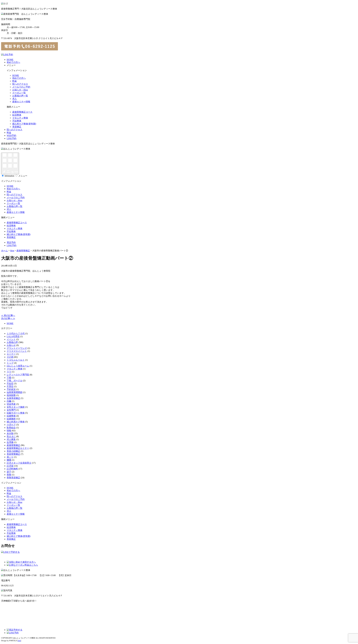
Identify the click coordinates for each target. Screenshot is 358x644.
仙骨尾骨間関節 (14, 392)
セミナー (11, 354)
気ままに (11, 436)
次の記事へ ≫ (8, 318)
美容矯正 (16, 126)
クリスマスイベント (17, 351)
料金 (14, 81)
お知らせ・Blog (20, 90)
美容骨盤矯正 (13, 454)
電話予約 (11, 242)
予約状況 (11, 389)
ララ (9, 372)
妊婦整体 (11, 416)
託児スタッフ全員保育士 (19, 463)
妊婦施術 (11, 419)
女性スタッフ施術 (16, 407)
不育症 (10, 386)
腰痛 (9, 460)
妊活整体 (16, 115)
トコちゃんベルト (16, 360)
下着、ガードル (14, 380)
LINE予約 (11, 138)
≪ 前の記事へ (8, 315)
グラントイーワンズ (17, 348)
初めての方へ (13, 62)
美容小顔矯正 (13, 451)
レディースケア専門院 (18, 374)
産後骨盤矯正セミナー (18, 448)
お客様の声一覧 (20, 96)
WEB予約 (11, 135)
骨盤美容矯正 (13, 477)
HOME (10, 59)
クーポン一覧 (19, 93)
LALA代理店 (13, 336)
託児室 (10, 466)
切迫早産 (11, 404)
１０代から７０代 (16, 333)
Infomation (9, 176)
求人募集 (11, 439)
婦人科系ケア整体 (16, 422)
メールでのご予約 (21, 87)
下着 (9, 377)
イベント (11, 339)
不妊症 (10, 383)
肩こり (10, 457)
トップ (10, 363)
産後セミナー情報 (21, 101)
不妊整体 (16, 121)
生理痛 (10, 442)
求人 (14, 98)
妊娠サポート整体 (16, 413)
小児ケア (11, 424)
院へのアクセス (20, 84)
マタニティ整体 (20, 118)
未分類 (10, 433)
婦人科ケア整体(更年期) (24, 124)
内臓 (9, 401)
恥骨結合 (11, 427)
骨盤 (9, 474)
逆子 (9, 472)
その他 (10, 357)
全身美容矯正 (13, 398)
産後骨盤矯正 (13, 445)
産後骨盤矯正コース (22, 112)
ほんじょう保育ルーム (18, 366)
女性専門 (11, 410)
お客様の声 (12, 342)
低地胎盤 (11, 395)
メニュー (22, 176)
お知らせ (11, 345)
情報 (9, 430)
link (19, 641)
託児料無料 (12, 469)
